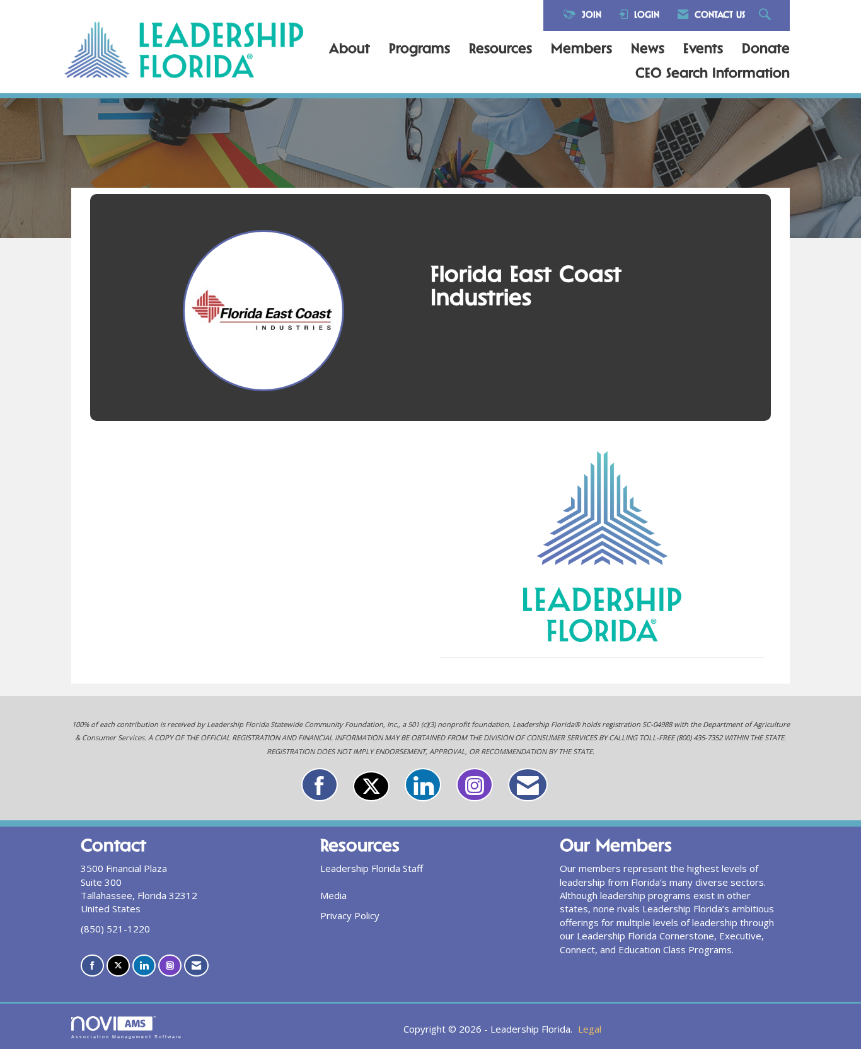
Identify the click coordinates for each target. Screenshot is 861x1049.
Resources (500, 49)
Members (581, 49)
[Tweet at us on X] (371, 786)
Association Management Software (126, 1037)
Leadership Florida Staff (371, 868)
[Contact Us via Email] (528, 784)
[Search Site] (766, 15)
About (349, 49)
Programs (419, 49)
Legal (589, 1029)
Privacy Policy (349, 915)
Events (703, 49)
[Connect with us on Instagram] (474, 784)
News (647, 49)
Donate (766, 49)
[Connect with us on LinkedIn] (423, 784)
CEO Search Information (712, 74)
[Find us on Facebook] (319, 784)
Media (333, 895)
